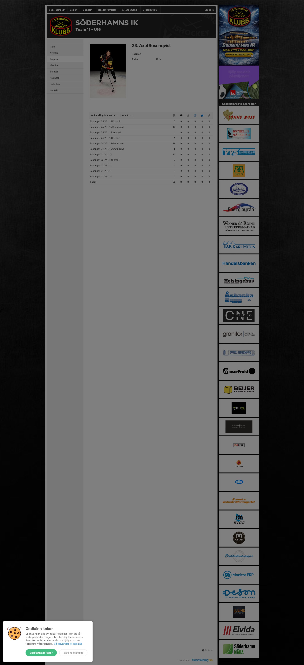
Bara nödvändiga (73, 652)
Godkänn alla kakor (41, 652)
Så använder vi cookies (68, 643)
